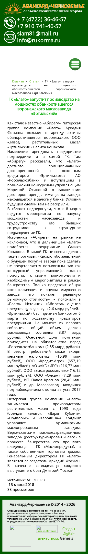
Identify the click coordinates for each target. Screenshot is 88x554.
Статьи (34, 81)
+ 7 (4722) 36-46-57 (41, 19)
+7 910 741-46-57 (39, 26)
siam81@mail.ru (37, 33)
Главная (18, 81)
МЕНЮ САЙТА (75, 64)
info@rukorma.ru (39, 40)
